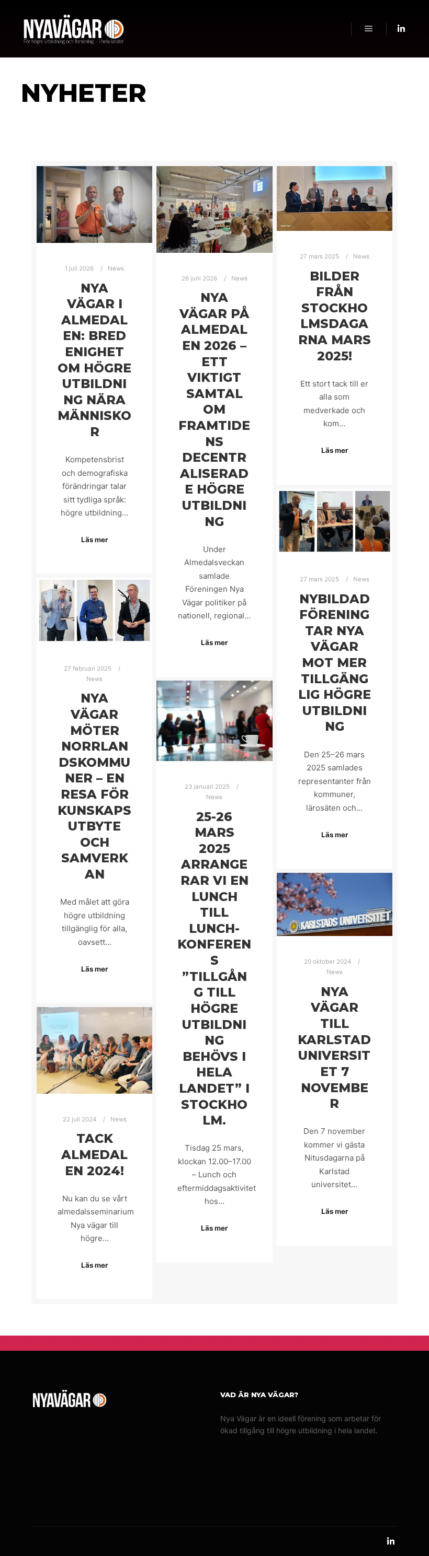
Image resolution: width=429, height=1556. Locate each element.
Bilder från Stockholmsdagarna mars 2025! (334, 316)
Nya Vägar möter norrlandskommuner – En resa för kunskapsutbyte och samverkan (94, 786)
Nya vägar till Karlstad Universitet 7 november (334, 1047)
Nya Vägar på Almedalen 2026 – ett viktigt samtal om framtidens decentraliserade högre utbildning (214, 409)
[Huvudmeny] (368, 29)
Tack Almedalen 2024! (94, 1154)
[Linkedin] (401, 29)
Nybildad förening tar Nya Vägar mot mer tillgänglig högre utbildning (334, 662)
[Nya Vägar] (73, 28)
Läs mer (94, 539)
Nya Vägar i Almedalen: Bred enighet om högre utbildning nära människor (94, 359)
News (116, 268)
